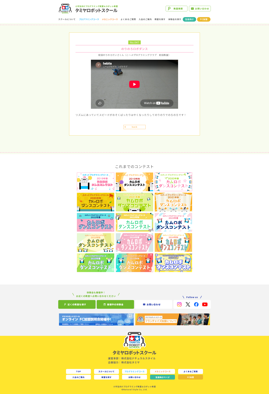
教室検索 (178, 8)
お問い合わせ (202, 8)
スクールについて (67, 19)
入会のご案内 (145, 19)
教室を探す (160, 19)
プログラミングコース (89, 19)
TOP (78, 371)
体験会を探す (174, 19)
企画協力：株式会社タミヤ (124, 362)
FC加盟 (204, 19)
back (134, 126)
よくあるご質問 (128, 19)
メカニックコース (110, 19)
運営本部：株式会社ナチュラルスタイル (132, 358)
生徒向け (189, 19)
